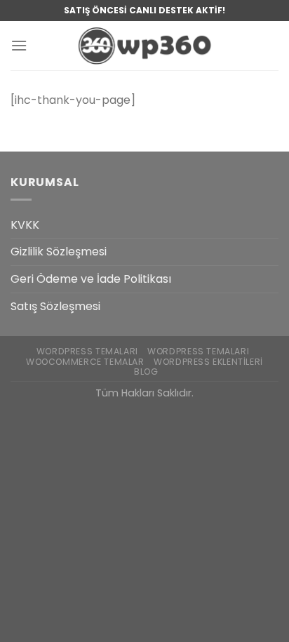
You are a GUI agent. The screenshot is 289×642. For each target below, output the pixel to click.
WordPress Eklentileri (208, 362)
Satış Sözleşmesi (55, 306)
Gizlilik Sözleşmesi (59, 251)
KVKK (25, 225)
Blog (146, 371)
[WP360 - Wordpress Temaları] (144, 45)
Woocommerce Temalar (85, 362)
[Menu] (19, 45)
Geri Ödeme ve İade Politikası (91, 279)
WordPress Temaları (87, 351)
